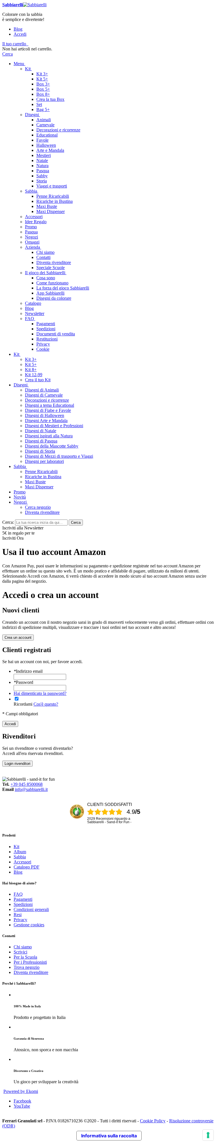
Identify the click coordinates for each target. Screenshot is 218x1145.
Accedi (20, 34)
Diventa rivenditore (31, 972)
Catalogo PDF (26, 867)
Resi (18, 914)
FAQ (18, 894)
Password (23, 682)
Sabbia (20, 856)
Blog (18, 29)
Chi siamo (23, 946)
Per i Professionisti (30, 962)
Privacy (20, 919)
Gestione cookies (29, 924)
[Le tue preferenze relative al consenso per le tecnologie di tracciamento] (208, 1135)
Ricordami (23, 704)
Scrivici (20, 952)
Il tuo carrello (14, 43)
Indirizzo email (28, 671)
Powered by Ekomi (20, 1091)
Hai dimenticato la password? (40, 693)
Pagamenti (23, 899)
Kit (16, 846)
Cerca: (8, 522)
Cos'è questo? (45, 704)
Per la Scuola (25, 957)
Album (20, 851)
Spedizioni (23, 904)
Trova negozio (26, 967)
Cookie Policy (152, 1120)
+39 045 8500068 (27, 784)
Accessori (22, 861)
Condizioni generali (31, 909)
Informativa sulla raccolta (109, 1135)
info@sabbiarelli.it (31, 789)
